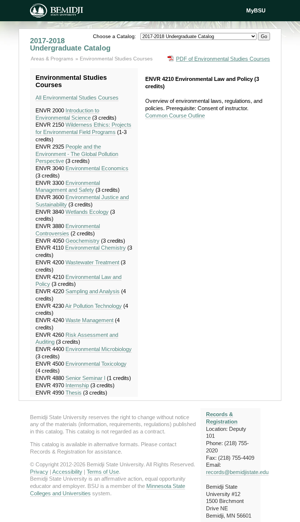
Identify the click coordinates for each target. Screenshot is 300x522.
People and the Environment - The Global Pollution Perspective (76, 153)
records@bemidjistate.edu (237, 472)
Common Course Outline (175, 115)
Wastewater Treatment (92, 262)
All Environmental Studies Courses (77, 97)
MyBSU (256, 10)
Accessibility (67, 472)
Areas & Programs (53, 58)
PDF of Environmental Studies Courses (223, 59)
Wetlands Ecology (87, 212)
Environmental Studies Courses (116, 58)
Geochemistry (82, 241)
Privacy (39, 472)
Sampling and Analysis (92, 291)
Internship (77, 385)
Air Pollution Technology (93, 306)
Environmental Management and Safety (67, 186)
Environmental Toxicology (96, 364)
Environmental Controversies (67, 229)
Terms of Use (103, 472)
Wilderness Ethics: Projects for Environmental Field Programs (83, 128)
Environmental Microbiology (98, 349)
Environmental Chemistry (95, 248)
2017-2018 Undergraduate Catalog (70, 44)
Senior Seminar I (85, 378)
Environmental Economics (96, 168)
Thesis (73, 392)
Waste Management (89, 320)
